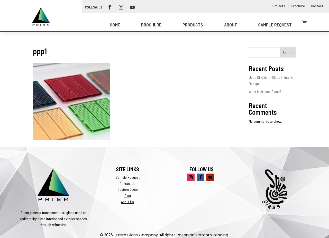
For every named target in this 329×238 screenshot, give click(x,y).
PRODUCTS (192, 24)
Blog (127, 195)
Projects (278, 6)
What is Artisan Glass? (265, 91)
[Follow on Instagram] (121, 7)
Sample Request (275, 24)
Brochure (298, 6)
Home (115, 24)
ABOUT (230, 24)
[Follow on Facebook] (109, 7)
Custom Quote (127, 189)
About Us (127, 201)
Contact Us (127, 183)
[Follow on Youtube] (132, 7)
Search (288, 52)
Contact (317, 6)
